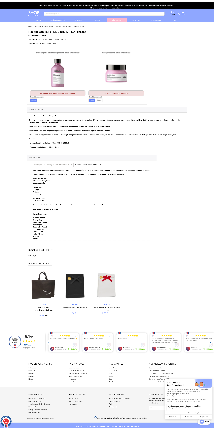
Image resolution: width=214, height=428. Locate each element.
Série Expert (113, 371)
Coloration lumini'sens (156, 368)
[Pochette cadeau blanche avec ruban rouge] (107, 285)
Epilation (31, 376)
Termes (52, 418)
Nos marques (156, 20)
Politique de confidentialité (37, 409)
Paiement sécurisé (34, 401)
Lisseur (31, 379)
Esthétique (77, 20)
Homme (97, 20)
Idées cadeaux (117, 20)
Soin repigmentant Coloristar (159, 376)
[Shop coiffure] (34, 13)
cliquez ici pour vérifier (139, 418)
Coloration (32, 368)
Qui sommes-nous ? (76, 401)
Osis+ (111, 379)
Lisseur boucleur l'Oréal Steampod (161, 373)
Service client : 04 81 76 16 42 (119, 398)
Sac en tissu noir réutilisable (43, 310)
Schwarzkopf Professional (78, 373)
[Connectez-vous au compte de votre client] (178, 13)
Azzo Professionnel (75, 368)
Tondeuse (31, 382)
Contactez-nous (114, 401)
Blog (176, 20)
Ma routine (136, 20)
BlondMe (112, 382)
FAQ (110, 404)
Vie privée (46, 418)
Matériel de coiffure (57, 20)
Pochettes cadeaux (40, 263)
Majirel (111, 376)
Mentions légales (34, 412)
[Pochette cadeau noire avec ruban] (75, 285)
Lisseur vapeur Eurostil (157, 371)
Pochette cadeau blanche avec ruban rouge (107, 308)
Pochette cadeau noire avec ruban (75, 307)
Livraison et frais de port (36, 398)
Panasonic (72, 379)
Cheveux (38, 20)
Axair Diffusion (74, 382)
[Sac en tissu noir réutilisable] (43, 285)
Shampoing (32, 371)
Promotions (73, 404)
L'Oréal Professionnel (76, 371)
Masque (31, 373)
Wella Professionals (75, 376)
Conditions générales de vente (39, 404)
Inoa (110, 373)
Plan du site (32, 407)
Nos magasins (74, 398)
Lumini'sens (113, 368)
